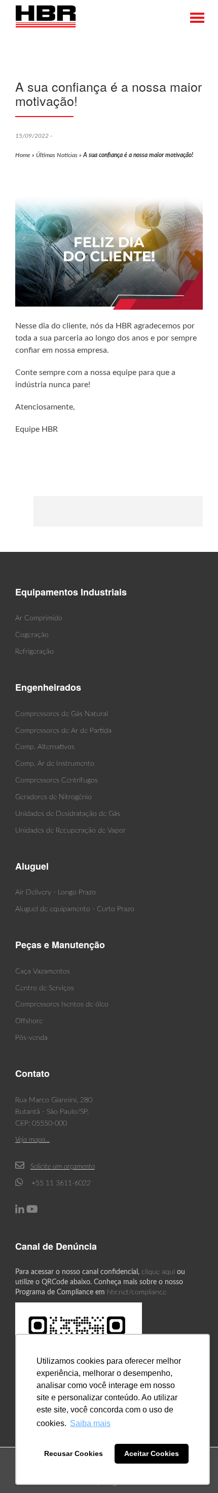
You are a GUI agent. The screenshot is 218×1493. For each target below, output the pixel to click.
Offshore (29, 1021)
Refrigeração (34, 651)
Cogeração (32, 635)
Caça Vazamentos (42, 971)
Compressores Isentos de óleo (61, 1004)
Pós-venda (31, 1037)
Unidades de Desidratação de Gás (67, 813)
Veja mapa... (32, 1139)
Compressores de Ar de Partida (63, 730)
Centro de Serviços (44, 988)
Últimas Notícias (57, 155)
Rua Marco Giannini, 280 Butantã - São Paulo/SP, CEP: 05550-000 (53, 1112)
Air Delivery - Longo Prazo (55, 892)
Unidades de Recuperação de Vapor (70, 830)
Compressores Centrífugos (56, 780)
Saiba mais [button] (90, 1423)
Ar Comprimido (38, 618)
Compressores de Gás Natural (61, 714)
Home (22, 155)
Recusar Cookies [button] (73, 1453)
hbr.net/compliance (136, 1292)
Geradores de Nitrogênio (53, 797)
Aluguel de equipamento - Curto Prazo (74, 909)
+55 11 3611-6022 (60, 1183)
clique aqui (158, 1272)
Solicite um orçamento (62, 1166)
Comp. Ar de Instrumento (54, 763)
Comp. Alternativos (45, 747)
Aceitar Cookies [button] (151, 1453)
